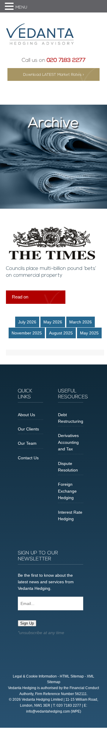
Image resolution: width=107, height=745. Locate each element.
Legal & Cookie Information (35, 676)
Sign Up (27, 623)
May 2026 (52, 322)
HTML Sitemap (72, 676)
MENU (21, 7)
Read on (20, 296)
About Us (26, 414)
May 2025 (89, 333)
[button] (10, 7)
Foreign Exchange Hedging (67, 491)
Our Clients (28, 429)
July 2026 (27, 322)
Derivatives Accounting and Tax (68, 442)
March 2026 (80, 322)
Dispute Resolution (68, 466)
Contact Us (28, 457)
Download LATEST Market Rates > (53, 75)
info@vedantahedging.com (48, 711)
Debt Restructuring (70, 418)
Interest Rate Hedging (70, 515)
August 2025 (61, 333)
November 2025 (27, 333)
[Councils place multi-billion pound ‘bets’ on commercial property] (52, 258)
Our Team (27, 443)
